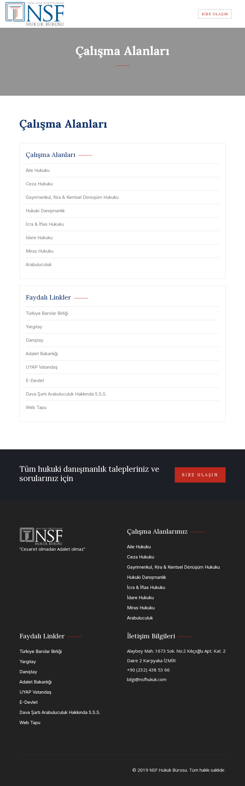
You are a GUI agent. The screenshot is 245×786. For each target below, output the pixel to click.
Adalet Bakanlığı (42, 353)
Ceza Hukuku (39, 184)
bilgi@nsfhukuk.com (146, 679)
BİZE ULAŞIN (215, 14)
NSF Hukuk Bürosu (168, 770)
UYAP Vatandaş (42, 367)
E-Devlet (35, 380)
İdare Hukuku (39, 237)
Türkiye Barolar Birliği (47, 313)
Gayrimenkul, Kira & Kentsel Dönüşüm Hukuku (72, 197)
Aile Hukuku (38, 170)
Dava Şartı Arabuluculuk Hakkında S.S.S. (66, 394)
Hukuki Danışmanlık (45, 210)
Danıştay (34, 340)
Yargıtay (34, 326)
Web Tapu (36, 407)
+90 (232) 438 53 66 (148, 670)
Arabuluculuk (39, 264)
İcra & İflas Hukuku (45, 224)
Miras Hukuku (39, 251)
